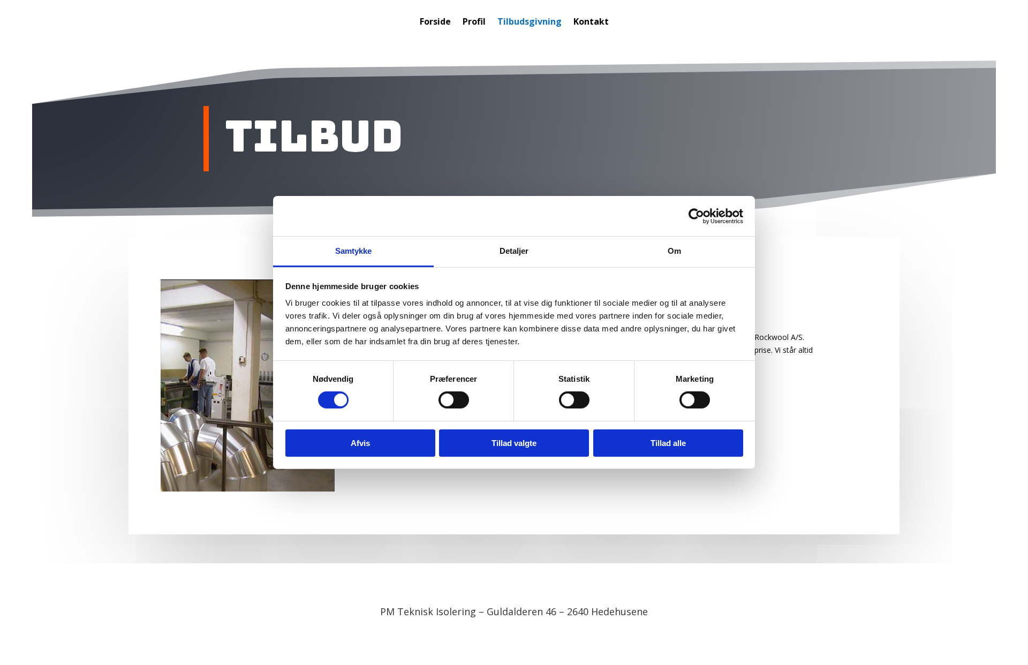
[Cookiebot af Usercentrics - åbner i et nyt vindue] (696, 216)
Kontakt (591, 22)
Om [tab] (674, 250)
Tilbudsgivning (529, 22)
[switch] (454, 400)
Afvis (360, 443)
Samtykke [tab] (353, 250)
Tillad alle (668, 443)
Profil (474, 22)
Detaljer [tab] (514, 250)
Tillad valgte (514, 443)
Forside (435, 22)
